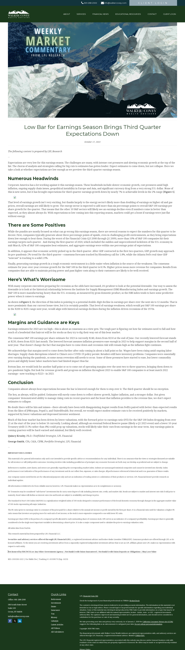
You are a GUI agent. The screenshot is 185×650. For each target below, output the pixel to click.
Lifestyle (54, 621)
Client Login (153, 3)
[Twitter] (15, 621)
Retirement (56, 599)
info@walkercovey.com (115, 3)
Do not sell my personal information (148, 624)
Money (54, 617)
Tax (52, 614)
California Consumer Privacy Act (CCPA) (158, 622)
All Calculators (57, 632)
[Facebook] (10, 621)
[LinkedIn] (20, 621)
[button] (66, 14)
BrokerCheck (134, 601)
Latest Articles (57, 625)
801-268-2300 (90, 3)
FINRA (137, 636)
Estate (53, 606)
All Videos (55, 628)
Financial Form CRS (90, 596)
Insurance (55, 610)
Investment (56, 603)
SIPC (143, 636)
